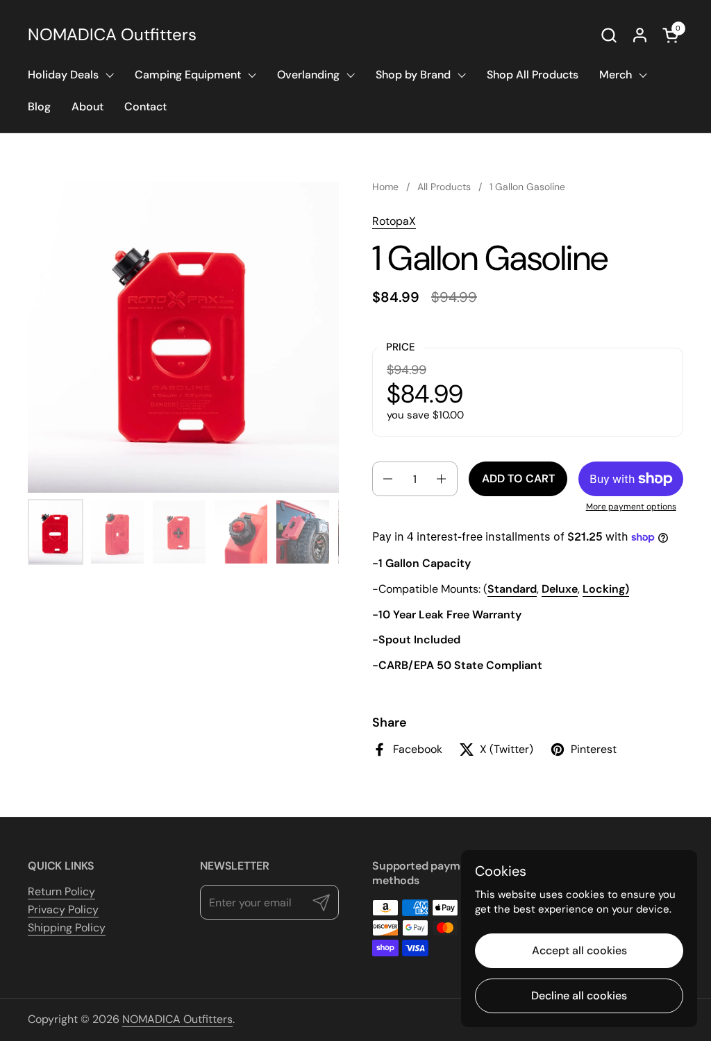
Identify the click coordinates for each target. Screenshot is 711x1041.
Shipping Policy (67, 927)
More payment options (631, 507)
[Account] (640, 35)
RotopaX (394, 221)
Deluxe (560, 589)
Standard (512, 589)
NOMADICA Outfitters (112, 34)
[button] (608, 35)
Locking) (606, 589)
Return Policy (61, 891)
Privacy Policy (63, 909)
